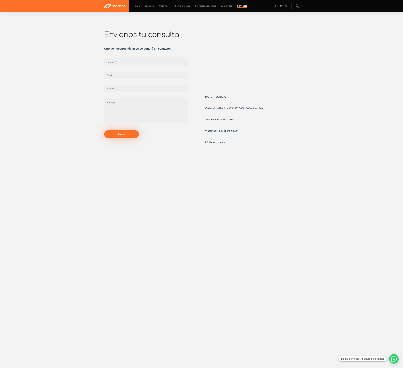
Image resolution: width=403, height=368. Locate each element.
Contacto (242, 5)
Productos (164, 5)
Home (137, 5)
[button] (394, 359)
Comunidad (226, 5)
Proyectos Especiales (205, 5)
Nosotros (149, 5)
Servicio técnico (182, 5)
